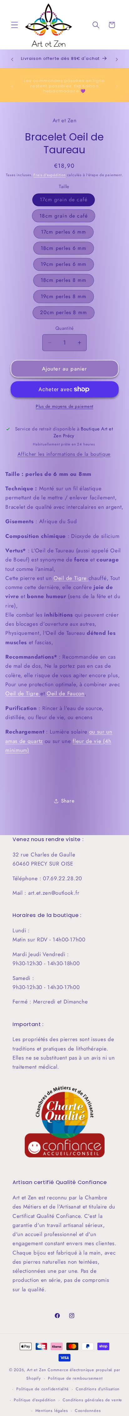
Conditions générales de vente (92, 1400)
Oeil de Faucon (66, 693)
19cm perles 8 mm (63, 296)
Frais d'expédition (50, 174)
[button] (15, 25)
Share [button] (67, 800)
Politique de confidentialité (42, 1389)
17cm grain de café (63, 199)
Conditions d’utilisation (98, 1389)
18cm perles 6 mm (63, 248)
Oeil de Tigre (71, 578)
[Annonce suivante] (117, 59)
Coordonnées (88, 1410)
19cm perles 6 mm (63, 264)
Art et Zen (36, 1370)
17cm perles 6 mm (63, 231)
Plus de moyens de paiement (64, 406)
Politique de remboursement (75, 1378)
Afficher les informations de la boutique (64, 454)
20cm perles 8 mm (63, 312)
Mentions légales (51, 1410)
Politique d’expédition (35, 1400)
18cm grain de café (63, 215)
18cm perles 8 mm (63, 280)
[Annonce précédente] (12, 59)
